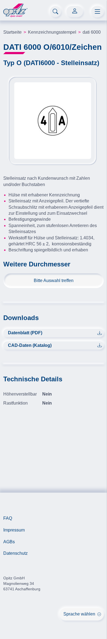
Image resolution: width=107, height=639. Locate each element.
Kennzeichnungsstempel (52, 32)
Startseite (12, 32)
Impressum (14, 530)
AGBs (9, 541)
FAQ (7, 518)
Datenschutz (15, 553)
